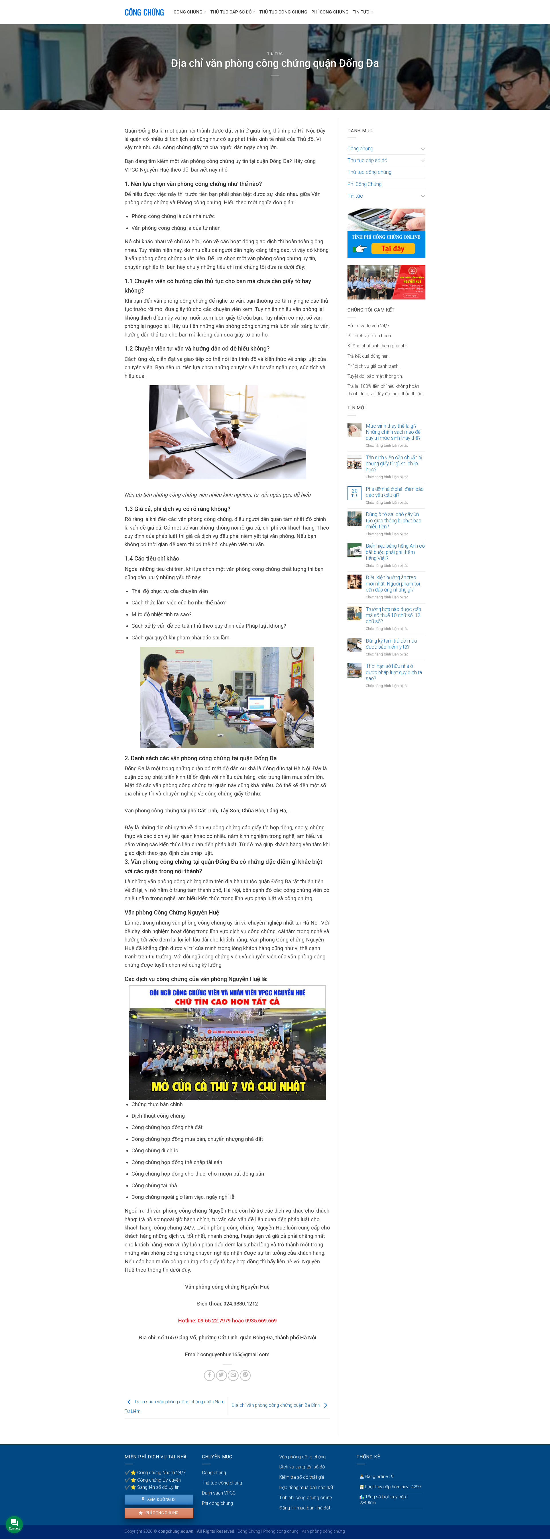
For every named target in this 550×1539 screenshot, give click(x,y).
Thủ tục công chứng (283, 12)
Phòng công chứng (280, 1531)
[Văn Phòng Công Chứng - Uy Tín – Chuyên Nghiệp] (145, 12)
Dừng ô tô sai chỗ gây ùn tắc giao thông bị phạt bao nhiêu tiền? (393, 520)
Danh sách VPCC (218, 1493)
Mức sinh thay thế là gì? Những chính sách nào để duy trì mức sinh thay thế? (393, 432)
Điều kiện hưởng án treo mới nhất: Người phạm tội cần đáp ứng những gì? (393, 583)
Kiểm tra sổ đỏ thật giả (301, 1477)
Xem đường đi (160, 1499)
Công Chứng (248, 1531)
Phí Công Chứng (330, 12)
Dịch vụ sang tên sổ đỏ (302, 1467)
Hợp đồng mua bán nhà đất (306, 1487)
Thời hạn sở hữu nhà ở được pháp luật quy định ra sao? (394, 672)
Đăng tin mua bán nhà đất (304, 1508)
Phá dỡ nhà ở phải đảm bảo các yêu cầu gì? (395, 492)
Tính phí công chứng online (305, 1497)
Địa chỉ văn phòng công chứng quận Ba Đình (276, 1405)
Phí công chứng (161, 1513)
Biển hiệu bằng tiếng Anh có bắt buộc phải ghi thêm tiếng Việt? (395, 552)
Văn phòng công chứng (302, 1457)
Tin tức (361, 12)
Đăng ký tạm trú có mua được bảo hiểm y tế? (391, 644)
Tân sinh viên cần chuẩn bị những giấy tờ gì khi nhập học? (394, 463)
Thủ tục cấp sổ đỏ (231, 12)
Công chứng (188, 12)
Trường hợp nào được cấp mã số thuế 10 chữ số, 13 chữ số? (393, 615)
